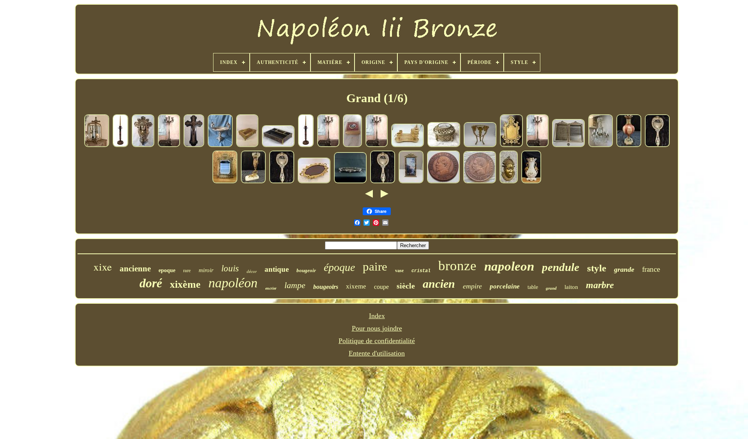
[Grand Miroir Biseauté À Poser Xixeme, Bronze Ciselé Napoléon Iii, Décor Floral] (225, 182)
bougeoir (306, 270)
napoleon (509, 266)
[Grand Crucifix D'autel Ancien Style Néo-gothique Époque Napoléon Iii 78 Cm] (96, 145)
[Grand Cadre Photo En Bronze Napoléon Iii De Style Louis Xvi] (411, 182)
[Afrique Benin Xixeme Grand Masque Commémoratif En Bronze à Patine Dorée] (509, 182)
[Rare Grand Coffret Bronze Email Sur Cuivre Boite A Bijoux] (352, 145)
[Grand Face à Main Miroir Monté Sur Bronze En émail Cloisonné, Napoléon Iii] (657, 145)
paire (375, 266)
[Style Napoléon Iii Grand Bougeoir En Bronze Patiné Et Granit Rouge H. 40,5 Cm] (120, 145)
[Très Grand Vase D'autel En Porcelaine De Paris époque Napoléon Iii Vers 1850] (531, 182)
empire (472, 286)
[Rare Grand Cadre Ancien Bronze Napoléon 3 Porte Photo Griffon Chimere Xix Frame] (511, 145)
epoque (167, 270)
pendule (560, 267)
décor (252, 271)
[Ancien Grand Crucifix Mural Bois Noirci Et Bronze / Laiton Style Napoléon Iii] (194, 145)
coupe (381, 286)
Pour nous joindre (377, 328)
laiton (571, 287)
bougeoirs (325, 286)
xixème (185, 284)
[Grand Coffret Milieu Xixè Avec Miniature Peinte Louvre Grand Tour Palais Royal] (444, 145)
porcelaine (505, 286)
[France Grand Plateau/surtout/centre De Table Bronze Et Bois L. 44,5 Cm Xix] (314, 182)
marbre (600, 285)
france (651, 269)
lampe (294, 285)
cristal (420, 271)
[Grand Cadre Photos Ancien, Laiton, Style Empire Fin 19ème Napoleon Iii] (568, 145)
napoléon (233, 283)
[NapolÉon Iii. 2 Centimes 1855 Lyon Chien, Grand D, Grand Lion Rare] (443, 182)
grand (551, 288)
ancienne (135, 268)
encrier (271, 288)
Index (377, 316)
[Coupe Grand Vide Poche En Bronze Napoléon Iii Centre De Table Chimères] (220, 145)
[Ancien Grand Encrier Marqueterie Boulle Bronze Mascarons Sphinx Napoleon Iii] (247, 145)
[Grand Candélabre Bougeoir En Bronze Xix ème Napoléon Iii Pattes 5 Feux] (169, 145)
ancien (439, 283)
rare (187, 270)
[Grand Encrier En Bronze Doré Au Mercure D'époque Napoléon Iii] (407, 145)
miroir (206, 270)
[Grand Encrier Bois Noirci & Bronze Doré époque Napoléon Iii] (278, 145)
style (596, 268)
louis (230, 268)
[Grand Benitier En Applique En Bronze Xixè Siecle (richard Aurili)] (143, 145)
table (532, 287)
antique (277, 269)
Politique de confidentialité (377, 341)
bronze (457, 265)
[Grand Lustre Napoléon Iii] (600, 145)
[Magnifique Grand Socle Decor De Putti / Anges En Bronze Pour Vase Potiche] (480, 145)
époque (339, 267)
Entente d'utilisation (377, 353)
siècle (406, 285)
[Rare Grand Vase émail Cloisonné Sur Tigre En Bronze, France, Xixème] (253, 182)
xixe (103, 267)
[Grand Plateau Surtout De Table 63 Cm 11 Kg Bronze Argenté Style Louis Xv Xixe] (350, 182)
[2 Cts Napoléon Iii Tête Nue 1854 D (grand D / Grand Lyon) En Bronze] (479, 182)
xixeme (356, 286)
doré (150, 283)
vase (399, 270)
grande (624, 269)
